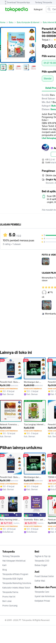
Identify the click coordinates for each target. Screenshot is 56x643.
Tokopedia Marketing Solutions (16, 583)
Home (2, 22)
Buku (11, 22)
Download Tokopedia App (18, 2)
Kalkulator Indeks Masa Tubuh (16, 587)
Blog (4, 569)
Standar (48, 78)
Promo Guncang (9, 605)
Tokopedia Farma (10, 592)
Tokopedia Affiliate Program (15, 574)
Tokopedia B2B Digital (12, 578)
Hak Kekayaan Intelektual (14, 561)
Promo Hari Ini (8, 596)
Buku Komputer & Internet (28, 22)
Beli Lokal (6, 601)
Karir (4, 565)
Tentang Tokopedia (43, 2)
